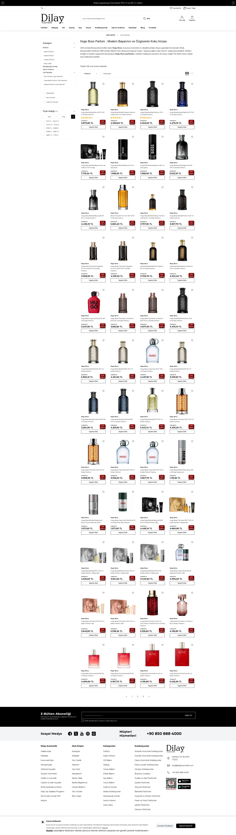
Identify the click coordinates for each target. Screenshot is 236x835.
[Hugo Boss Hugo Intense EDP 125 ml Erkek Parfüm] (93, 300)
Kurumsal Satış (47, 760)
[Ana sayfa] (53, 18)
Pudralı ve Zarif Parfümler (146, 778)
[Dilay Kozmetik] (180, 748)
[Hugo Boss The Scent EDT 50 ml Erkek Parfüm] (93, 451)
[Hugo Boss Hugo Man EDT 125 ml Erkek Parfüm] (123, 451)
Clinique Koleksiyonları (144, 769)
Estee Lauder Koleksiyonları (146, 765)
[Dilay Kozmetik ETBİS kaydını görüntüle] (171, 784)
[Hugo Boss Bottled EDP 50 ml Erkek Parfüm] (182, 350)
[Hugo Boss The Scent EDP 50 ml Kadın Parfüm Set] (93, 603)
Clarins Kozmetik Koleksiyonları (148, 760)
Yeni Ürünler (77, 791)
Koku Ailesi (108, 805)
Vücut (88, 28)
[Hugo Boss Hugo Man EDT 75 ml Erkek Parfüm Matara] (152, 451)
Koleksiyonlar (101, 28)
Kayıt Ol (188, 715)
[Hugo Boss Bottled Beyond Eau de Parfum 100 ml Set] (93, 147)
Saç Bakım (107, 778)
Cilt (63, 28)
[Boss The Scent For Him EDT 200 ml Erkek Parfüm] (123, 197)
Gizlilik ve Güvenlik (48, 778)
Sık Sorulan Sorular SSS (50, 796)
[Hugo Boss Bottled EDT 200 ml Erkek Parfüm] (152, 401)
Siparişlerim (77, 774)
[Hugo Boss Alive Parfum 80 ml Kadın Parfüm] (182, 655)
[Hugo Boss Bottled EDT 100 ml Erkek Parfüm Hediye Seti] (93, 552)
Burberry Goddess (142, 774)
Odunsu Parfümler (143, 809)
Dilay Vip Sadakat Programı (52, 791)
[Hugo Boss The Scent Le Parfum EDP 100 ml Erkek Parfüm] (152, 300)
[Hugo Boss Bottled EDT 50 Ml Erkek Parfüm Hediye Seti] (152, 552)
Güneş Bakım (109, 769)
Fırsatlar (152, 28)
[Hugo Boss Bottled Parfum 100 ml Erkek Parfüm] (182, 300)
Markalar (133, 28)
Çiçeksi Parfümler (142, 782)
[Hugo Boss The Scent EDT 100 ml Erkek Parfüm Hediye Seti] (182, 502)
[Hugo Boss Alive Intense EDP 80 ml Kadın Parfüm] (123, 655)
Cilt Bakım (107, 760)
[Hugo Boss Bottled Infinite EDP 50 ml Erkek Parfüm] (93, 401)
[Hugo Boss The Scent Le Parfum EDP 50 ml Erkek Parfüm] (123, 300)
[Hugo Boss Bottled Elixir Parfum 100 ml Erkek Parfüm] (182, 248)
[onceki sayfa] (126, 696)
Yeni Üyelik (76, 760)
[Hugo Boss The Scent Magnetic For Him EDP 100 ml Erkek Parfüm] (123, 248)
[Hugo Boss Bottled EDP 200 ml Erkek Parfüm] (93, 350)
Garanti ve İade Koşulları (51, 782)
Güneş (71, 28)
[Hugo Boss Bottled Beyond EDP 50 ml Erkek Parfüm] (93, 197)
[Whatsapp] (94, 734)
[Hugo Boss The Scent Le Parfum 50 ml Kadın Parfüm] (182, 603)
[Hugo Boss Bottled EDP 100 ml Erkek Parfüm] (123, 350)
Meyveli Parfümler (143, 787)
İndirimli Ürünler (110, 787)
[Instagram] (88, 734)
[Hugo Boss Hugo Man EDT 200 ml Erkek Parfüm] (152, 350)
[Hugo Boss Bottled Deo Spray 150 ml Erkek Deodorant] (182, 451)
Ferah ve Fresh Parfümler (146, 800)
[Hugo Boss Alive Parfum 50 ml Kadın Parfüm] (152, 655)
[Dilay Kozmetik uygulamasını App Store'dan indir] (184, 781)
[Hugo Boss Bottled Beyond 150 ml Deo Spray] (152, 147)
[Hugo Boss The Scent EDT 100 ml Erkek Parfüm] (182, 401)
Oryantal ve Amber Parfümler (147, 796)
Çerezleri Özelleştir (165, 826)
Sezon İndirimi (118, 28)
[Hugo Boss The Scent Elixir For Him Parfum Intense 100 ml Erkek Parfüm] (152, 603)
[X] (76, 734)
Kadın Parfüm (109, 756)
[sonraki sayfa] (149, 696)
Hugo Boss (85, 109)
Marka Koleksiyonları (112, 791)
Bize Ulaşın (76, 796)
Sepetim (75, 765)
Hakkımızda (46, 751)
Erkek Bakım (108, 774)
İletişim (44, 800)
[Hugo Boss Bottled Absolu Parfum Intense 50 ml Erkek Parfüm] (152, 197)
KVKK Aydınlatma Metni (51, 787)
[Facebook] (70, 734)
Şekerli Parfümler (142, 805)
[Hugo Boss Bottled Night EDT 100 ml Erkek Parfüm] (182, 94)
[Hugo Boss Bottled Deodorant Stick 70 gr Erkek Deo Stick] (93, 502)
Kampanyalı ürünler (111, 796)
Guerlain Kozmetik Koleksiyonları (149, 756)
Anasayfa (76, 751)
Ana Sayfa (110, 35)
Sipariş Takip (77, 778)
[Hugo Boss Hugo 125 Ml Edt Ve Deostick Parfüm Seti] (182, 552)
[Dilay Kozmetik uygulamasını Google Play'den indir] (184, 787)
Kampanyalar (46, 765)
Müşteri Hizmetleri (49, 774)
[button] (2, 2)
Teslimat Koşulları (48, 769)
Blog (143, 28)
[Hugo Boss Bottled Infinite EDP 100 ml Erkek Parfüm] (123, 401)
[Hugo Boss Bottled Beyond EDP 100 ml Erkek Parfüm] (182, 147)
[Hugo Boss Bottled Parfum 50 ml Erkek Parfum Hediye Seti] (123, 552)
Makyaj (54, 28)
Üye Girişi (76, 769)
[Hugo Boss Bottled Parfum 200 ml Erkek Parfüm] (152, 94)
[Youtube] (82, 734)
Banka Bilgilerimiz (79, 782)
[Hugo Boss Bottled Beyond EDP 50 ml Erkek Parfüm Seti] (152, 502)
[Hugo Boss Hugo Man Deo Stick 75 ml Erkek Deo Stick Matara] (123, 502)
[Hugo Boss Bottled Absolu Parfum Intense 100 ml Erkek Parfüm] (123, 94)
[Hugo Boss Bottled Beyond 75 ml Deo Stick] (123, 147)
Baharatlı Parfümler (143, 791)
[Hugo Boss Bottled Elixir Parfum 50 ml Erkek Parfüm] (152, 248)
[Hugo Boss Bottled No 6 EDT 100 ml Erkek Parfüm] (93, 94)
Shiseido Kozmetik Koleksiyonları (149, 751)
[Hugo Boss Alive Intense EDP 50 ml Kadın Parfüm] (93, 655)
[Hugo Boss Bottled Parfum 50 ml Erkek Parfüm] (182, 197)
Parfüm (44, 28)
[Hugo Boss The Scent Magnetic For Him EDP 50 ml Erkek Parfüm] (93, 248)
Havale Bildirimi (78, 787)
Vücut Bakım (109, 782)
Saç (80, 28)
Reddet (49, 830)
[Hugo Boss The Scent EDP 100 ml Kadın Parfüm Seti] (123, 603)
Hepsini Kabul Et (185, 826)
